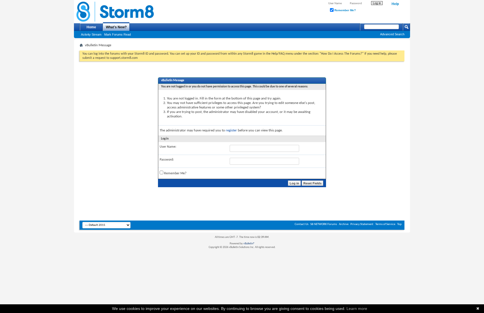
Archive (343, 224)
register (231, 130)
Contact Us (301, 224)
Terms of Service (385, 224)
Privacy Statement (361, 224)
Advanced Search (392, 34)
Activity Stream (91, 34)
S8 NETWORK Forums (323, 224)
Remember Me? (345, 10)
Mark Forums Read (117, 34)
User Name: (168, 147)
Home (91, 27)
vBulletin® (249, 243)
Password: (167, 159)
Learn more (356, 308)
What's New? (116, 27)
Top (399, 224)
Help (395, 4)
